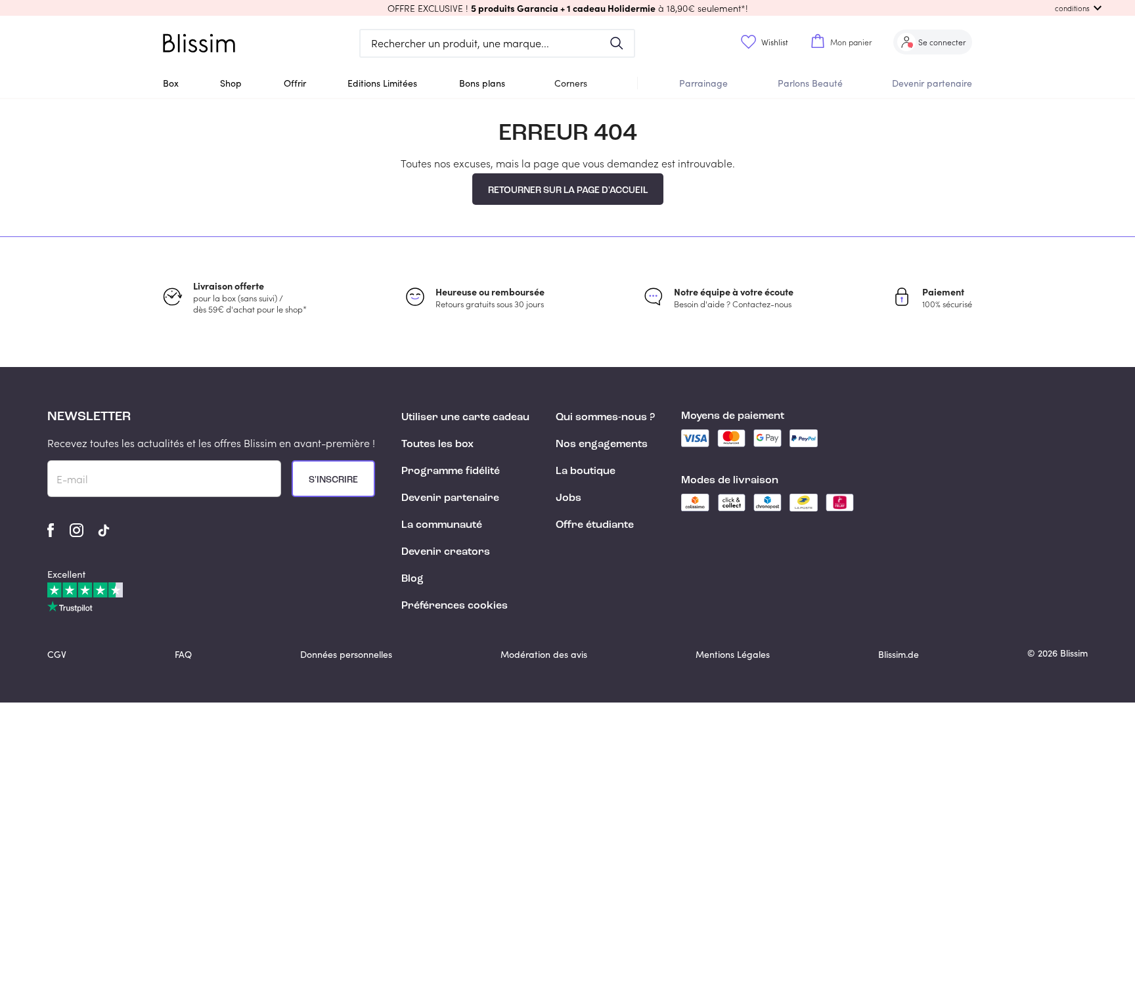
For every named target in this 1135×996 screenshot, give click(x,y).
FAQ (183, 654)
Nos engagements (602, 444)
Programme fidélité (450, 471)
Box (171, 83)
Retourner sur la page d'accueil (568, 190)
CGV (56, 654)
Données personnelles (346, 654)
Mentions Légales (733, 654)
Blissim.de (898, 654)
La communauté (441, 525)
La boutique (585, 471)
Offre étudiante (595, 525)
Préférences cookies (454, 606)
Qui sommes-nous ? (605, 417)
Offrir (295, 83)
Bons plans (482, 83)
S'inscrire (333, 480)
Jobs (568, 498)
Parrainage (703, 83)
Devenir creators (445, 552)
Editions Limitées (382, 83)
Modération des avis (544, 654)
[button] (567, 8)
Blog (412, 579)
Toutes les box (437, 444)
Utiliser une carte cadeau (465, 417)
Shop (231, 83)
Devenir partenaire (932, 83)
